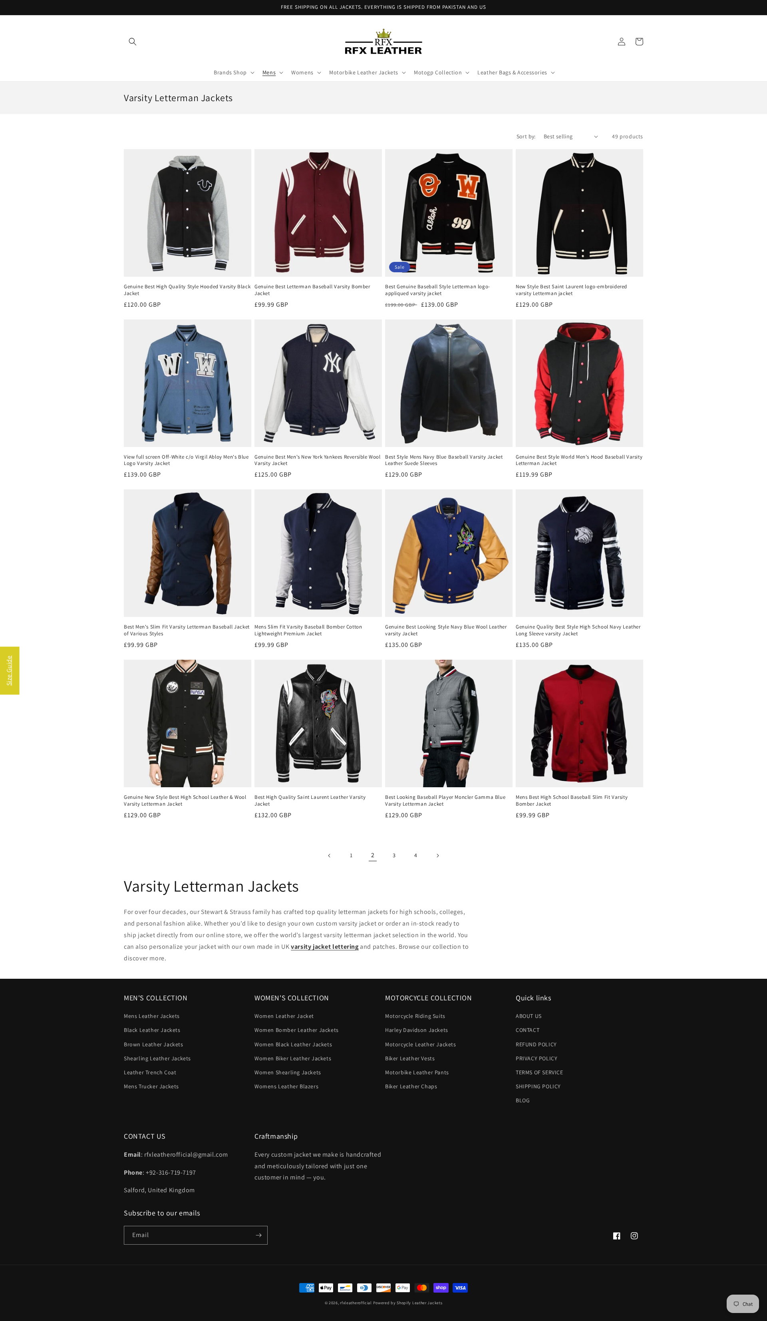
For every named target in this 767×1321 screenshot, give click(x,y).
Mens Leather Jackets (152, 1016)
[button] (132, 41)
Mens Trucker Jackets (151, 1086)
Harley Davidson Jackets (416, 1030)
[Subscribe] (258, 1235)
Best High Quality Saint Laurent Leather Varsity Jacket (310, 800)
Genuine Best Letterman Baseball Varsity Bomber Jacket (312, 290)
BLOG (523, 1100)
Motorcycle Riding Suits (415, 1016)
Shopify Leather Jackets (419, 1302)
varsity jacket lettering (324, 946)
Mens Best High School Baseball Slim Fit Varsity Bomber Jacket (572, 800)
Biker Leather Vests (410, 1058)
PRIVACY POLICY (536, 1058)
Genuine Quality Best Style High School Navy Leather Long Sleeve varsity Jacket (578, 630)
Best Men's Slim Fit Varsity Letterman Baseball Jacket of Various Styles (187, 630)
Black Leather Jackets (152, 1030)
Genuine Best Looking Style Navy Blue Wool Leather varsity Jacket (446, 630)
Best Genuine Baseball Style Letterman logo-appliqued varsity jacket (437, 290)
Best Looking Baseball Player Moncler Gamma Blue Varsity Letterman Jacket (445, 800)
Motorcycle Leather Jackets (420, 1044)
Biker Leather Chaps (411, 1086)
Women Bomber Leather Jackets (296, 1030)
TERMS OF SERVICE (539, 1072)
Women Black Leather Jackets (293, 1044)
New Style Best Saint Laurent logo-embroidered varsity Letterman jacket (571, 290)
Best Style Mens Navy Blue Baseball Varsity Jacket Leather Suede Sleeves (444, 460)
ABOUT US (529, 1016)
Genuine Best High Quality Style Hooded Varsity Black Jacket (187, 290)
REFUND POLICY (536, 1044)
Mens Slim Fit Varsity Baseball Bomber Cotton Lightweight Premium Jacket (308, 630)
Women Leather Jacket (284, 1016)
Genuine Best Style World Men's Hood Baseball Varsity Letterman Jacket (579, 460)
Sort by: (526, 136)
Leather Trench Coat (150, 1072)
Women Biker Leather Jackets (292, 1058)
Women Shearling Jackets (287, 1072)
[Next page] (437, 855)
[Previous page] (329, 855)
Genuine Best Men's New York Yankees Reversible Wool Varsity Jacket (317, 460)
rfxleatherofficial (356, 1302)
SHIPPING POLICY (538, 1086)
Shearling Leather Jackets (157, 1058)
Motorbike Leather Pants (417, 1072)
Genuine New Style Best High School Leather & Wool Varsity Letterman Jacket (185, 800)
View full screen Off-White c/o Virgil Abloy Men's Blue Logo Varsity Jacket (186, 460)
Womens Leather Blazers (286, 1086)
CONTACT (527, 1030)
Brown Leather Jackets (153, 1044)
